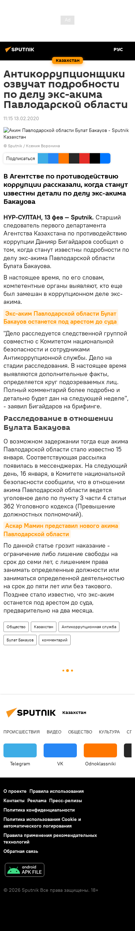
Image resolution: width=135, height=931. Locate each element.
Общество (16, 626)
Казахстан (43, 626)
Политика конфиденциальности (39, 810)
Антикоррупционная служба (89, 626)
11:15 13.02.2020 (21, 118)
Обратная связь (20, 851)
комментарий (55, 639)
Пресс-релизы (65, 800)
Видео (54, 732)
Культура (109, 732)
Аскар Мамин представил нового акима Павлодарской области (61, 530)
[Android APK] (24, 871)
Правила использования (56, 791)
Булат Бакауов (20, 639)
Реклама (36, 800)
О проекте (15, 791)
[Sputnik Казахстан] (20, 52)
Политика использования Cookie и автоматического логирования (42, 822)
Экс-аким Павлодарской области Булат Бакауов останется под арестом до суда (60, 317)
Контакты (14, 800)
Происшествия (21, 732)
